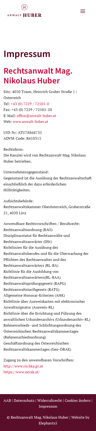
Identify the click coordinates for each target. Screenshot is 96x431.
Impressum (48, 406)
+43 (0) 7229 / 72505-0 (29, 103)
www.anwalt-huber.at (30, 121)
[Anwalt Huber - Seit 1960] (26, 11)
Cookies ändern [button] (78, 400)
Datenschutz (24, 400)
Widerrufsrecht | (51, 400)
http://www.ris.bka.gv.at (23, 366)
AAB (7, 400)
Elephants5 (48, 423)
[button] (83, 11)
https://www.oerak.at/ (21, 371)
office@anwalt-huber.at (36, 115)
